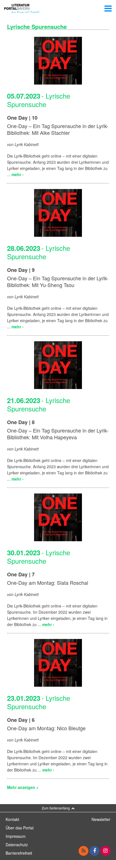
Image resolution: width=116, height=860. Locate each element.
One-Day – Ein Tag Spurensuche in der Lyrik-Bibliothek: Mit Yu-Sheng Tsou (57, 281)
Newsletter (101, 819)
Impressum (16, 836)
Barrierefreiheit (19, 853)
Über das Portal (20, 828)
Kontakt (12, 819)
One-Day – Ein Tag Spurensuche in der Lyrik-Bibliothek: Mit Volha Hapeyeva (57, 433)
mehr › (18, 174)
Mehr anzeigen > (23, 787)
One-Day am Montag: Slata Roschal (47, 582)
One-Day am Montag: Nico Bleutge (46, 728)
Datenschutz (17, 844)
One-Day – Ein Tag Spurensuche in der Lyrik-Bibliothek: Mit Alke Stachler (57, 129)
